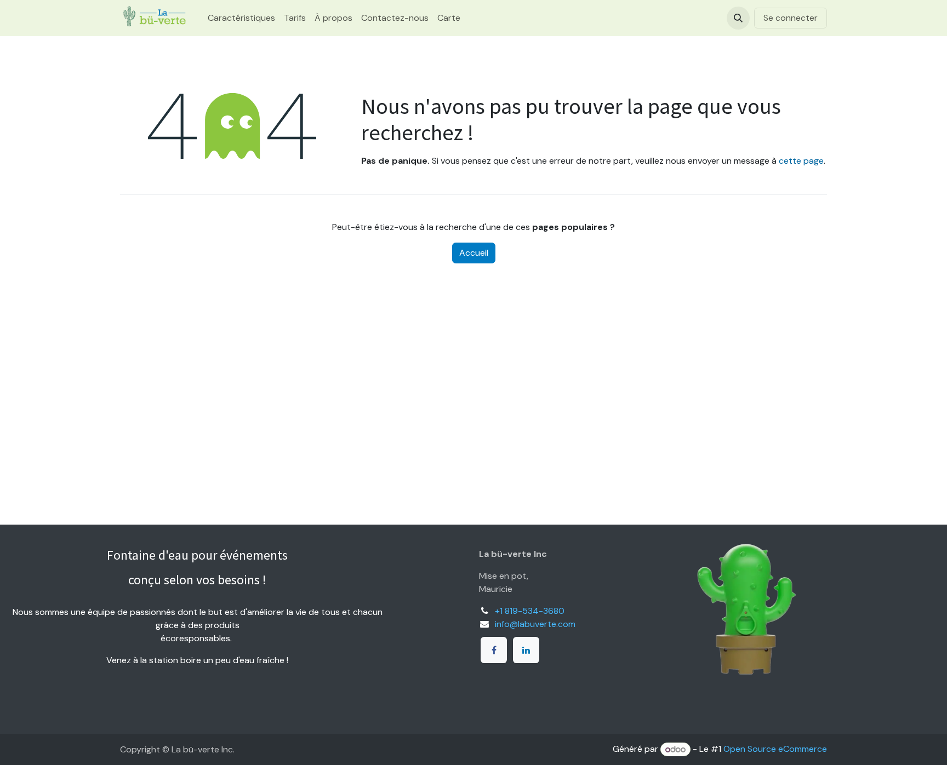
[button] (738, 18)
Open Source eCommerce (775, 749)
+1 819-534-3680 (529, 611)
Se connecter (790, 18)
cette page (801, 160)
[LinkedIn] (526, 650)
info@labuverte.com (535, 624)
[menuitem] (241, 18)
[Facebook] (494, 650)
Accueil (473, 252)
